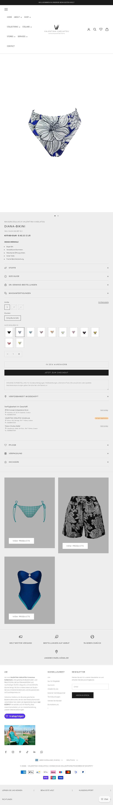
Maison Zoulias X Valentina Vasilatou (24, 222)
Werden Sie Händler (55, 701)
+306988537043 (11, 414)
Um (49, 677)
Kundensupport (95, 790)
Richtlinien (56, 799)
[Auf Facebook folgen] (5, 752)
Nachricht (51, 685)
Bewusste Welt (56, 790)
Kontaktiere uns (53, 704)
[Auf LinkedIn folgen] (34, 752)
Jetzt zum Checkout (56, 373)
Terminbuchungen (54, 697)
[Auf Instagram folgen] (13, 752)
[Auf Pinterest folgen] (20, 752)
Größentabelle (103, 302)
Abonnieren (83, 695)
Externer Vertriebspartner (56, 693)
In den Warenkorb (56, 364)
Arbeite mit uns (53, 689)
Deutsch (71, 760)
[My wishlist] (101, 29)
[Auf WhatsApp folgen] (41, 752)
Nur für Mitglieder (54, 681)
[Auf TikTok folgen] (27, 752)
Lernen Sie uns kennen (18, 790)
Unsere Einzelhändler (56, 658)
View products (21, 541)
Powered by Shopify (83, 766)
